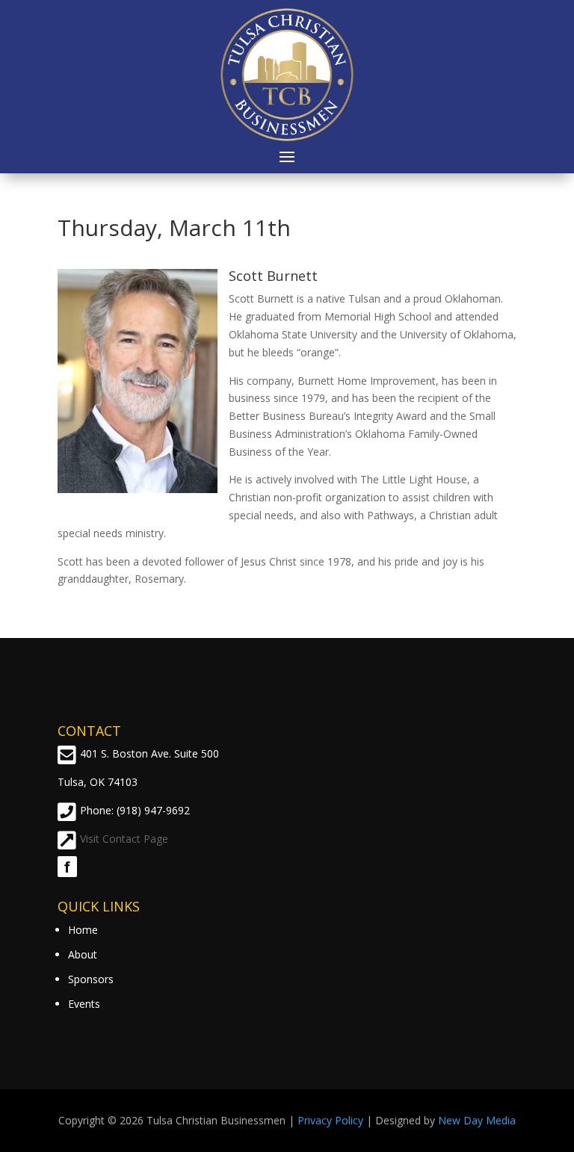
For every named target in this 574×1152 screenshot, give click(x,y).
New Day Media (477, 1120)
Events (84, 1004)
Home (83, 930)
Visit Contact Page (124, 839)
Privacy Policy (330, 1120)
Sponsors (91, 979)
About (82, 954)
